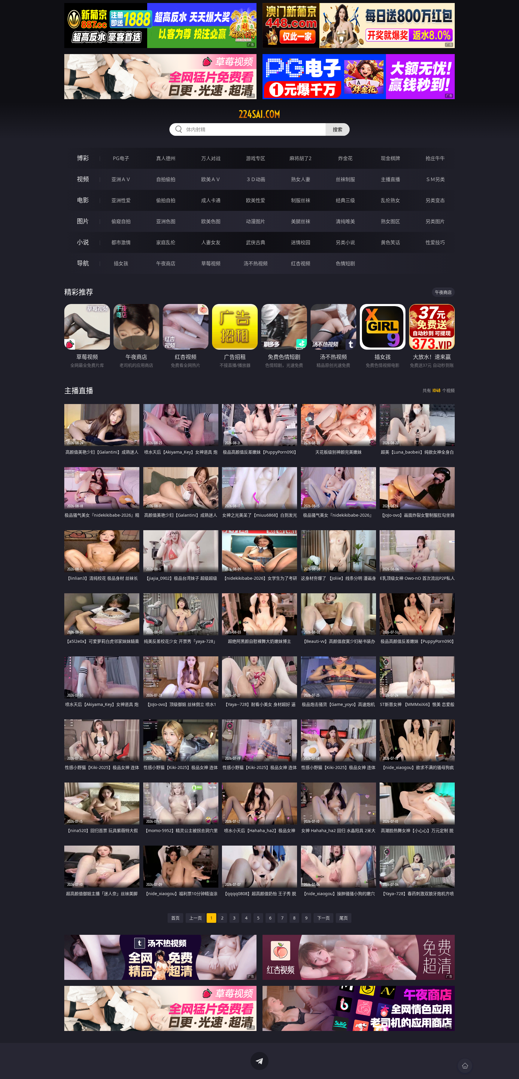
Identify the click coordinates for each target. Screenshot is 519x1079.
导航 (83, 263)
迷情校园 (300, 242)
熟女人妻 (300, 179)
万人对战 (210, 158)
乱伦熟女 (390, 200)
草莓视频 (210, 263)
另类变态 (435, 200)
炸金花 (345, 158)
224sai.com (259, 114)
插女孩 (121, 263)
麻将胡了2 (300, 158)
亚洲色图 (165, 221)
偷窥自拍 (121, 221)
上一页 (195, 918)
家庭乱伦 (165, 242)
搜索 (337, 129)
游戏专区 (255, 158)
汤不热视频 (256, 263)
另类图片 (435, 221)
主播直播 (390, 179)
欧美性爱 (255, 200)
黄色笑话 (390, 242)
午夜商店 (165, 263)
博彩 (83, 158)
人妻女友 (210, 242)
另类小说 (345, 242)
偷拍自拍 (165, 200)
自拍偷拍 (165, 179)
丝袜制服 (345, 179)
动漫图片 (255, 221)
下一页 (323, 918)
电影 (83, 200)
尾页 (343, 918)
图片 (83, 221)
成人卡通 (210, 200)
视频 (83, 179)
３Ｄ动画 (255, 179)
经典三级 (345, 200)
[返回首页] (465, 1066)
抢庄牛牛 (435, 158)
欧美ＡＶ (210, 179)
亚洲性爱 (121, 200)
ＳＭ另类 (435, 179)
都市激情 (121, 242)
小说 (83, 242)
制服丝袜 (300, 200)
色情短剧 (345, 263)
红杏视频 (300, 263)
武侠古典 (255, 242)
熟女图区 (390, 221)
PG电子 (121, 158)
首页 (175, 918)
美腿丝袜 (300, 221)
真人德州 (165, 158)
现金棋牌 (390, 158)
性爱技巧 (435, 242)
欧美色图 (210, 221)
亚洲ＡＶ (121, 179)
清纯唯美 (345, 221)
